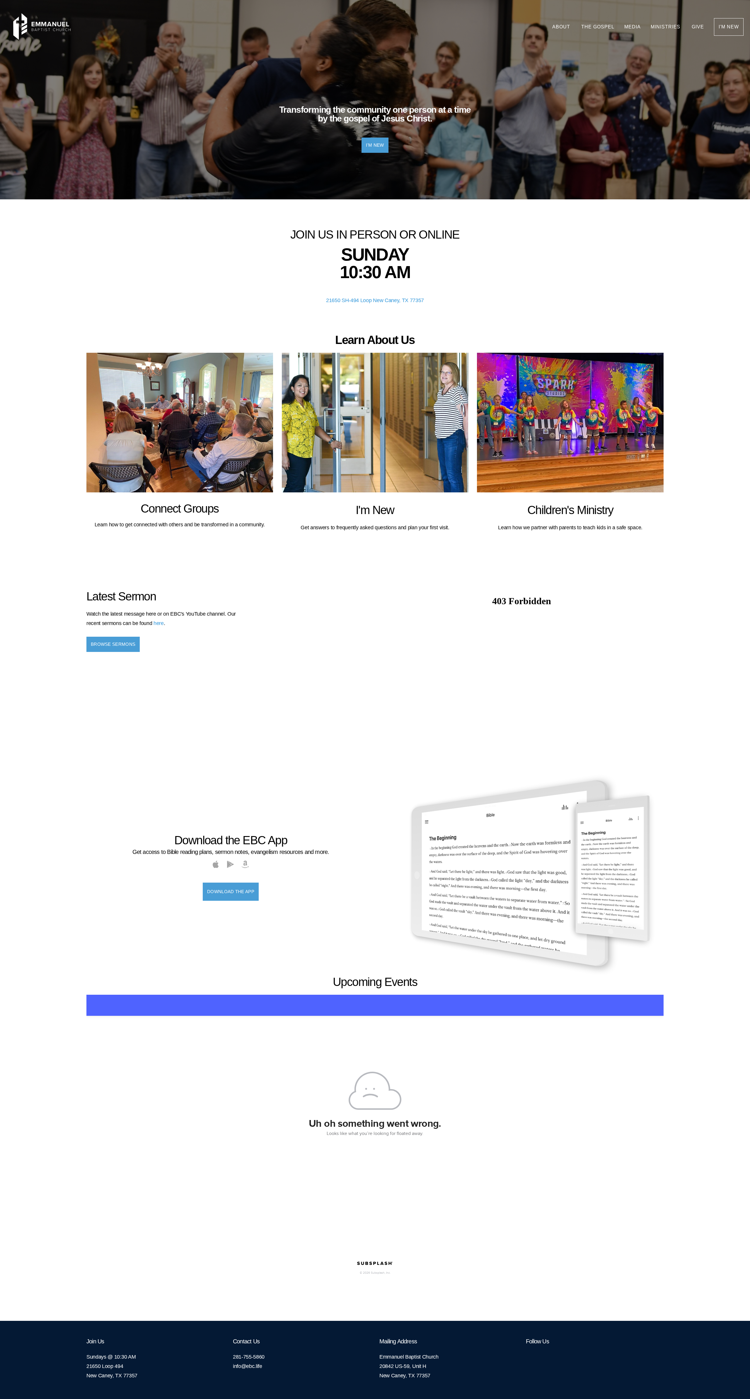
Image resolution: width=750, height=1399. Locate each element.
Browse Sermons (113, 644)
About (562, 26)
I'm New (729, 26)
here (159, 623)
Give (698, 26)
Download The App (230, 891)
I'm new (375, 145)
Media (632, 26)
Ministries (666, 26)
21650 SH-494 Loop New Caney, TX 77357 (375, 300)
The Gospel (597, 26)
